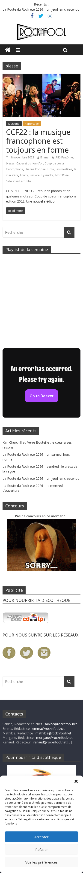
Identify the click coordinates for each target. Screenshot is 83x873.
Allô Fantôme (64, 157)
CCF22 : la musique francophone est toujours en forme (38, 141)
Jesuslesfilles (64, 169)
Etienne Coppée (35, 169)
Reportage (32, 124)
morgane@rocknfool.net (54, 737)
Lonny (24, 175)
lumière (35, 175)
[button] (76, 781)
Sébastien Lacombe (19, 181)
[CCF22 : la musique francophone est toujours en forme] (41, 76)
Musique (13, 124)
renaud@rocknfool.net (50, 742)
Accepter (41, 836)
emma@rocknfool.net (48, 728)
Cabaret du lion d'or (29, 163)
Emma (44, 157)
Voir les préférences (41, 862)
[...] (70, 742)
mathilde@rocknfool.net (53, 733)
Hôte (50, 169)
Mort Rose (62, 175)
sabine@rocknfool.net (60, 724)
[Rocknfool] (41, 32)
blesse (10, 163)
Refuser (41, 849)
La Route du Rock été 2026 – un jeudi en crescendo (41, 9)
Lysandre (47, 175)
